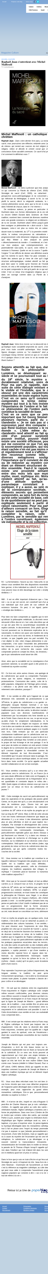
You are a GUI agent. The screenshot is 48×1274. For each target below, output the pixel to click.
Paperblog (12, 8)
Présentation (27, 1206)
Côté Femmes (33, 10)
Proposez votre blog (16, 1)
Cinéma (39, 7)
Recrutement (6, 1210)
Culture (31, 7)
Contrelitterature (9, 67)
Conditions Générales (30, 1208)
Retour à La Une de (19, 1190)
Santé (43, 10)
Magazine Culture (10, 52)
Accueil (4, 1)
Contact (4, 1208)
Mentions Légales (28, 1210)
